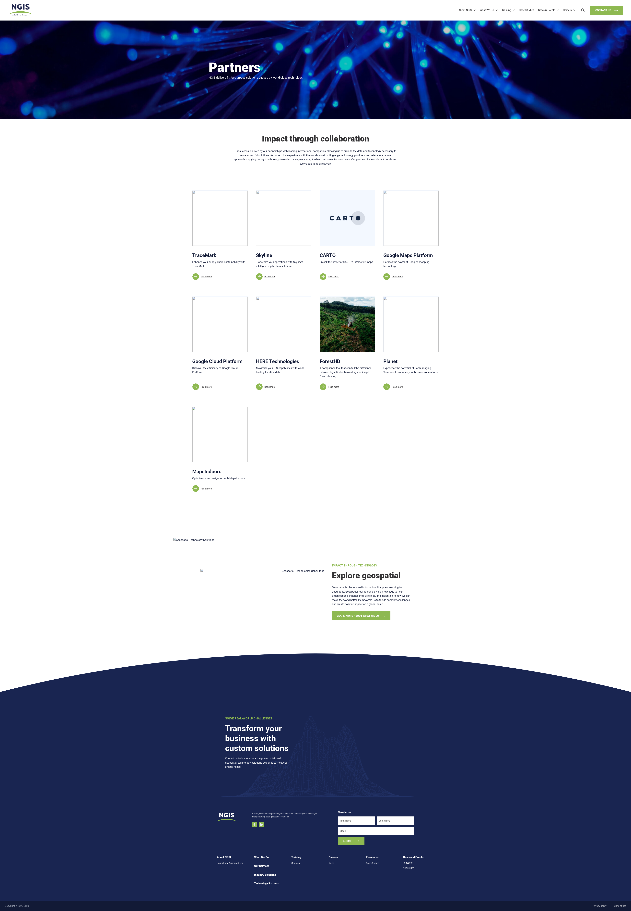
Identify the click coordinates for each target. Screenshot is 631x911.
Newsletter (344, 812)
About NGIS (465, 10)
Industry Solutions (265, 874)
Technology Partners (266, 883)
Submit (348, 840)
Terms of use (619, 906)
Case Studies (526, 10)
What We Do (487, 10)
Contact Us (603, 10)
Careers (567, 10)
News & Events (546, 10)
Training (506, 10)
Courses (295, 863)
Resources (372, 857)
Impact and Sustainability (230, 863)
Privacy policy (600, 906)
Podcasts (407, 862)
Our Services (261, 866)
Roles (331, 863)
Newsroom (408, 867)
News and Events (413, 857)
